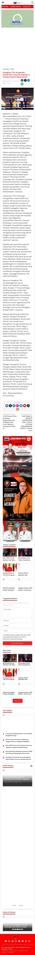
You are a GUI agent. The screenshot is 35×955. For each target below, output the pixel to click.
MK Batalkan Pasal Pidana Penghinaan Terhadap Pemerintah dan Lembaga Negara (25, 559)
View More (17, 701)
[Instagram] (17, 405)
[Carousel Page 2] (15, 905)
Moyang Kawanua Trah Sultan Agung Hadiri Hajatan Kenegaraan (8, 574)
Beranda (5, 950)
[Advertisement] (17, 45)
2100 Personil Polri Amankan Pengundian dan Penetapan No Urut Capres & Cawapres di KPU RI (10, 421)
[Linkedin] (21, 405)
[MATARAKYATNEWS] (18, 3)
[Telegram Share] (28, 80)
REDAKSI (11, 952)
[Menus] (2, 2)
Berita (4, 83)
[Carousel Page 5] (22, 905)
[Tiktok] (28, 405)
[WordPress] (13, 405)
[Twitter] (10, 405)
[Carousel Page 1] (13, 905)
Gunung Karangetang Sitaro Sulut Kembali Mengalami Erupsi (19, 734)
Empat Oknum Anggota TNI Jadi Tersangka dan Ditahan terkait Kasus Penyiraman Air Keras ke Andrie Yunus (15, 926)
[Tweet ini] (25, 80)
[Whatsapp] (22, 84)
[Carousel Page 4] (20, 905)
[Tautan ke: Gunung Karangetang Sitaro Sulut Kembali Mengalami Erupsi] (17, 722)
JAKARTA (8, 83)
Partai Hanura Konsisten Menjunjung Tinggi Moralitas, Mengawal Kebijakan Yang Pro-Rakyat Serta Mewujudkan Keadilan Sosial (17, 740)
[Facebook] (6, 405)
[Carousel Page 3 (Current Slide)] (17, 905)
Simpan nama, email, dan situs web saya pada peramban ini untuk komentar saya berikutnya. (17, 637)
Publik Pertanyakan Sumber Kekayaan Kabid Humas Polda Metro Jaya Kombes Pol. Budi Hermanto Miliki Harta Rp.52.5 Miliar (9, 589)
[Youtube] (24, 405)
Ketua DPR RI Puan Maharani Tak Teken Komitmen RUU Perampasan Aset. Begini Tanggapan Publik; (9, 559)
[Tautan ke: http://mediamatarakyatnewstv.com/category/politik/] (31, 766)
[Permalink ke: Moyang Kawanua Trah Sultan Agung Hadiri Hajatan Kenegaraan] (10, 567)
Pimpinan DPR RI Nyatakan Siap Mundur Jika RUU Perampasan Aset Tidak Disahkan (23, 574)
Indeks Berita (13, 950)
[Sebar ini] (22, 80)
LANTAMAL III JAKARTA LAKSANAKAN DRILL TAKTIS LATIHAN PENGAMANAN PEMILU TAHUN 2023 (26, 422)
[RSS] (17, 409)
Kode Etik (4, 952)
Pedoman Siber (23, 950)
